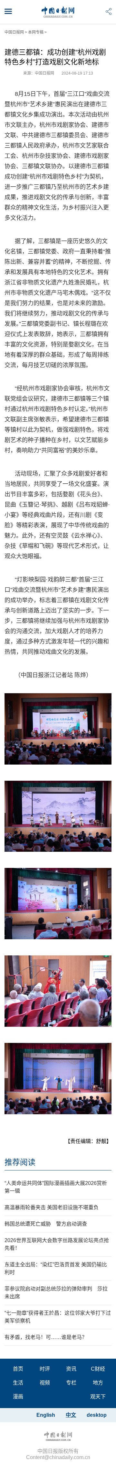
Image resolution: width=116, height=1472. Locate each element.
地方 (98, 1382)
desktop (97, 1415)
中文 (71, 1415)
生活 (18, 1382)
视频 (45, 1382)
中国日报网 (14, 32)
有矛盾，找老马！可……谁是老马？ (46, 1337)
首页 (18, 1369)
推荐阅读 (20, 1162)
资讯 (71, 1369)
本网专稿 (36, 32)
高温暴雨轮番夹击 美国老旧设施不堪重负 (52, 1207)
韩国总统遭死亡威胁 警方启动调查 (46, 1224)
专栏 (71, 1382)
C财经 (98, 1369)
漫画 (18, 1396)
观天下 (98, 1396)
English (45, 1415)
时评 (45, 1369)
